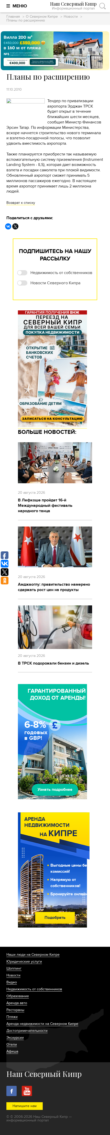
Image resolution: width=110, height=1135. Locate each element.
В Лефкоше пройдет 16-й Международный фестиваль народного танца (45, 505)
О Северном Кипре (42, 17)
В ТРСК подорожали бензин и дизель (53, 663)
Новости (71, 17)
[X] (15, 226)
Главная (13, 17)
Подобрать (55, 917)
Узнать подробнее (55, 789)
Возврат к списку (20, 203)
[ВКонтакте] (8, 226)
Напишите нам (25, 1106)
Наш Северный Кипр (73, 6)
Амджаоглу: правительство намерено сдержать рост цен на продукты (54, 587)
